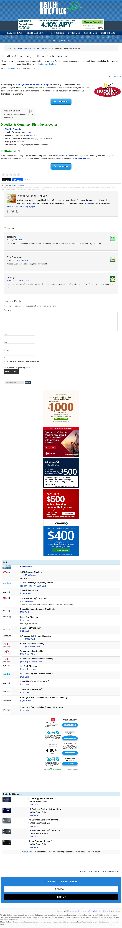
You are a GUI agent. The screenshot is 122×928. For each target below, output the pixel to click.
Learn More (33, 805)
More (26, 180)
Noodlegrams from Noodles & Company (33, 85)
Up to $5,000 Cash (28, 575)
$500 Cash (24, 612)
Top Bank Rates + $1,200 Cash (33, 586)
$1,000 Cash (25, 701)
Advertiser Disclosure (48, 64)
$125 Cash (24, 684)
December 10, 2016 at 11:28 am (18, 280)
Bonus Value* (28, 852)
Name (7, 334)
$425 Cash (24, 677)
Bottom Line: (9, 117)
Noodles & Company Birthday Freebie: (18, 115)
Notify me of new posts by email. (17, 367)
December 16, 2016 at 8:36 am (18, 260)
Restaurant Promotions (16, 185)
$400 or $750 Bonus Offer (31, 662)
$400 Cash (24, 631)
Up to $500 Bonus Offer (30, 647)
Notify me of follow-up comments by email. (21, 361)
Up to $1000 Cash (27, 639)
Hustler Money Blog (61, 8)
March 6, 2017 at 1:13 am (16, 240)
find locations (32, 135)
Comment (8, 310)
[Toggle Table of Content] (30, 111)
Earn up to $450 (26, 602)
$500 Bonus (25, 620)
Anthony (88, 203)
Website (7, 350)
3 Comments (116, 76)
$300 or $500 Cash (28, 669)
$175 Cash (24, 693)
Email (6, 342)
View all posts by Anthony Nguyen (21, 206)
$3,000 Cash (25, 593)
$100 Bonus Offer (27, 654)
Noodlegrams (65, 156)
